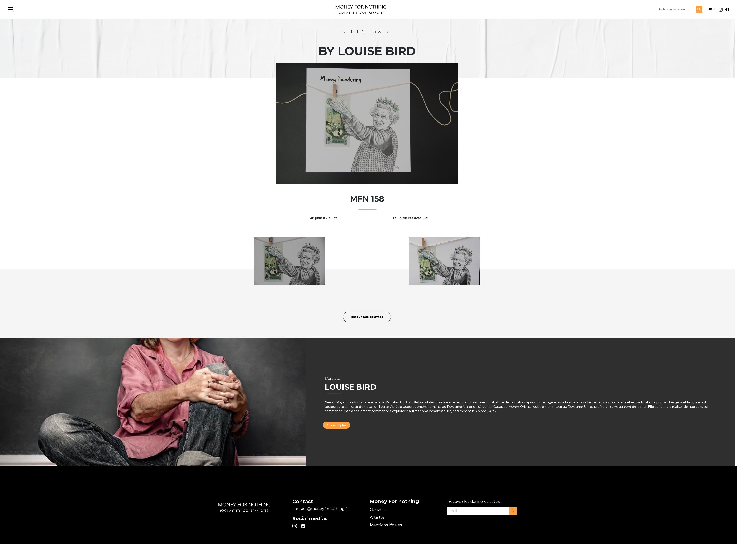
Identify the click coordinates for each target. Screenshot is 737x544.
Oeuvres (378, 509)
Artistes (377, 517)
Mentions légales (386, 525)
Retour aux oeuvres (367, 317)
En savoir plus (336, 425)
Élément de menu (721, 11)
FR (711, 9)
